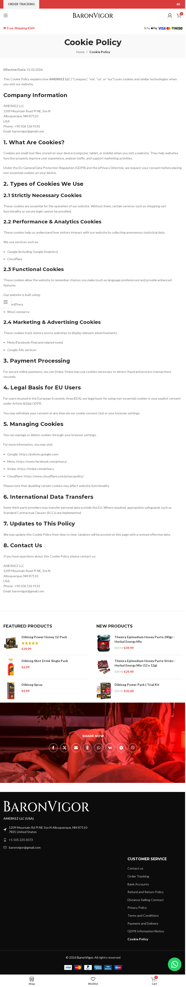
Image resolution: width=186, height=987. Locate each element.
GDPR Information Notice (145, 931)
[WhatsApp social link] (98, 747)
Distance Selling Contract (145, 900)
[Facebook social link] (53, 747)
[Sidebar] (5, 302)
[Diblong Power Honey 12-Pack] (10, 643)
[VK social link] (110, 747)
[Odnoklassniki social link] (87, 747)
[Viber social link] (132, 747)
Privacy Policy (137, 907)
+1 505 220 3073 (21, 840)
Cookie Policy (137, 939)
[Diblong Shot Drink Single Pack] (10, 667)
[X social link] (64, 747)
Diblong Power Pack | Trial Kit (137, 685)
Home (80, 52)
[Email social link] (76, 747)
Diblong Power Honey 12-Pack (44, 637)
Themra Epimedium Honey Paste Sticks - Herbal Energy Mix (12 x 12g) (145, 663)
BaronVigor (85, 957)
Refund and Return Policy (145, 892)
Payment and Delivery (142, 923)
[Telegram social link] (121, 747)
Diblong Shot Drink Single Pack (45, 661)
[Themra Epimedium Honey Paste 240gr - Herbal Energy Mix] (103, 643)
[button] (174, 964)
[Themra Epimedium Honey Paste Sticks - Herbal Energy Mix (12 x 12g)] (103, 667)
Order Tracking (138, 876)
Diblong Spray (32, 685)
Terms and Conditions (143, 915)
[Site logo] (93, 15)
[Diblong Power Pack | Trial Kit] (103, 690)
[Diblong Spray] (10, 690)
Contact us (135, 868)
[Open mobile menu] (5, 15)
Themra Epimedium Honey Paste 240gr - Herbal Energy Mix (145, 639)
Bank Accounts (138, 884)
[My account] (169, 15)
